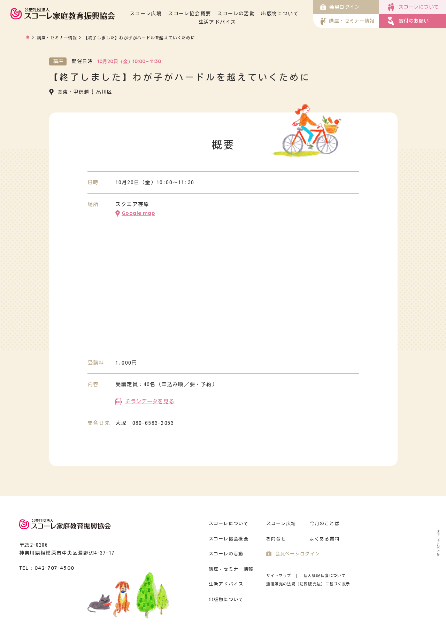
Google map (138, 213)
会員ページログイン (297, 554)
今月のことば (325, 523)
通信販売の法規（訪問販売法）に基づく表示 (308, 584)
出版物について (280, 13)
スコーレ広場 (146, 13)
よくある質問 (325, 539)
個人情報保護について (324, 575)
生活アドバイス (217, 22)
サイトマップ (279, 575)
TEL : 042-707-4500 (47, 568)
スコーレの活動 (236, 13)
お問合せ (276, 539)
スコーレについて (228, 523)
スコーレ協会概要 (189, 13)
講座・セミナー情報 (57, 38)
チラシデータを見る (149, 401)
